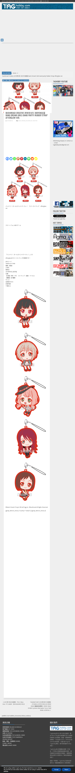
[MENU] (2, 40)
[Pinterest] (21, 158)
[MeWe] (25, 158)
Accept (56, 769)
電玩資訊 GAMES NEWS (9, 745)
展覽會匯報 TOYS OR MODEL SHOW (13, 731)
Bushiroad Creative (31, 121)
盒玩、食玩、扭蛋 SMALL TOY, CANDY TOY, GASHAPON (15, 80)
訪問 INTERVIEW (7, 733)
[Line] (28, 158)
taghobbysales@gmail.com (61, 145)
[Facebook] (7, 158)
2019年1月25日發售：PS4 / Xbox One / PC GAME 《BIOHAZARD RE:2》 (14, 703)
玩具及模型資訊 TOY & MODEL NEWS (14, 735)
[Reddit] (32, 158)
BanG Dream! (21, 121)
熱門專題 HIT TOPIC (8, 729)
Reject (66, 769)
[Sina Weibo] (36, 158)
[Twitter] (11, 158)
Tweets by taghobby (59, 219)
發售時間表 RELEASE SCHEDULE (12, 727)
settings (6, 771)
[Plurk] (18, 158)
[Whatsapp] (14, 158)
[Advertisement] (37, 23)
